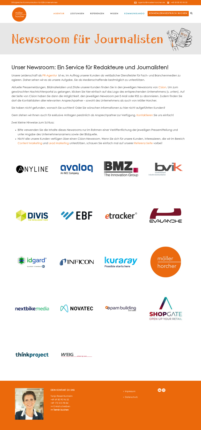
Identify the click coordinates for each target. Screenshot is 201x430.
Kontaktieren (145, 115)
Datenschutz (131, 397)
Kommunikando (134, 14)
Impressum (130, 391)
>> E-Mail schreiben (60, 407)
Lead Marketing (59, 143)
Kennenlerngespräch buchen (168, 13)
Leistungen (77, 14)
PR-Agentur (49, 75)
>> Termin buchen (60, 410)
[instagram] (163, 390)
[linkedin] (159, 390)
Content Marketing (30, 143)
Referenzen (97, 14)
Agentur (58, 14)
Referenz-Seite (143, 143)
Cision (162, 87)
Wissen (114, 14)
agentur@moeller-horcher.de (151, 3)
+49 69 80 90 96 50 (179, 3)
